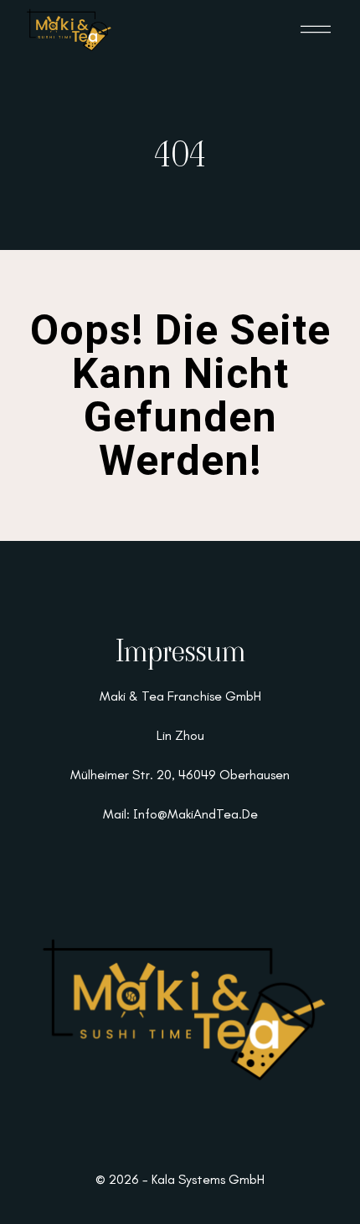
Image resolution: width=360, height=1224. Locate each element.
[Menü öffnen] (315, 29)
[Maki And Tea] (68, 30)
